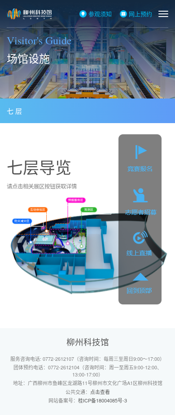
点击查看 (100, 391)
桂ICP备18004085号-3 (102, 400)
